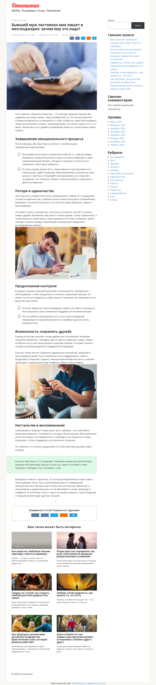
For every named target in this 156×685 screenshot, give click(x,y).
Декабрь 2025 (117, 128)
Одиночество (117, 176)
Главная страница (19, 20)
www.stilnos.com (96, 683)
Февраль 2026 (117, 125)
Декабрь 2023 (117, 141)
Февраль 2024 (117, 134)
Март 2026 (116, 121)
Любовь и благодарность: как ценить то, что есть (75, 594)
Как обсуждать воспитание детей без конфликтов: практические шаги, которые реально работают (29, 638)
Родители (115, 189)
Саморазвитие (118, 193)
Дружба (114, 163)
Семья (113, 199)
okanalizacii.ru (79, 683)
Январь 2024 (117, 138)
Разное (114, 186)
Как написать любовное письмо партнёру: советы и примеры (31, 552)
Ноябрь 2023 (117, 144)
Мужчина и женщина (122, 173)
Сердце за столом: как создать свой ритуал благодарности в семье (30, 595)
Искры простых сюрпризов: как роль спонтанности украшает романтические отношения (76, 554)
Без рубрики (117, 157)
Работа (114, 183)
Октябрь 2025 (117, 131)
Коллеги (114, 166)
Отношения (25, 5)
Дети (113, 160)
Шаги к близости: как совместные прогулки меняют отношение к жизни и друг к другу (75, 638)
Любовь (114, 170)
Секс (112, 196)
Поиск (111, 20)
